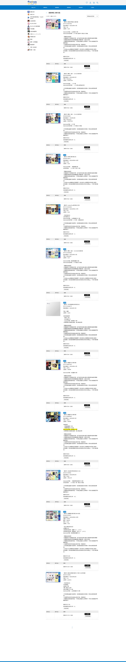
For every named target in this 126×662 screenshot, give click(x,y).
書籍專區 (57, 7)
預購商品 (45, 7)
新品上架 (33, 7)
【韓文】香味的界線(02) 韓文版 (70, 22)
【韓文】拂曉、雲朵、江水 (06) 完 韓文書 (73, 251)
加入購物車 (87, 66)
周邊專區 (69, 7)
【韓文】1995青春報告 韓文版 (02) (71, 304)
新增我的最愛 (66, 60)
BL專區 (92, 7)
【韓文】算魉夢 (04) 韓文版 (69, 362)
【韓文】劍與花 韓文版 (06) (69, 156)
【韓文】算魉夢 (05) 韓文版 (69, 414)
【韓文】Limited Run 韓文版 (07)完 (71, 205)
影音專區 (81, 7)
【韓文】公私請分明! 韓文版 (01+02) (71, 471)
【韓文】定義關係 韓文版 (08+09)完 (71, 513)
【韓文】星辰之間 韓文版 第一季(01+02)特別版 (74, 573)
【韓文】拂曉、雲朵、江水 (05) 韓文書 (72, 114)
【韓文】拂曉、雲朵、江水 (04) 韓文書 (72, 73)
